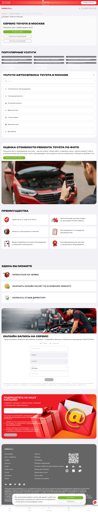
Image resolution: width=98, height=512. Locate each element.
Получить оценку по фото (14, 157)
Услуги (7, 472)
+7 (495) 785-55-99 (88, 8)
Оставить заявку (17, 31)
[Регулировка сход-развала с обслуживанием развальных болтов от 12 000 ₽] (81, 57)
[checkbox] (23, 423)
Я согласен (70, 497)
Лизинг (7, 478)
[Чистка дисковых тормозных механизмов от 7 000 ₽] (49, 57)
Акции (7, 466)
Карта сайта (38, 475)
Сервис (7, 460)
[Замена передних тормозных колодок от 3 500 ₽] (17, 57)
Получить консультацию (17, 41)
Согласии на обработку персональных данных (22, 431)
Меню (88, 510)
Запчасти (8, 463)
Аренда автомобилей (41, 469)
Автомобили (9, 454)
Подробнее (70, 501)
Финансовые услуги (41, 472)
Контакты (8, 475)
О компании (38, 460)
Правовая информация (42, 463)
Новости (37, 454)
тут (85, 385)
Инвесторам (9, 469)
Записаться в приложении (17, 36)
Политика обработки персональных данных (49, 466)
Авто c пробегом (10, 457)
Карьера (37, 457)
